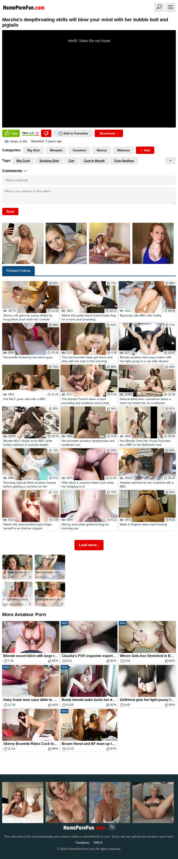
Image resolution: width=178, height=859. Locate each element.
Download (107, 133)
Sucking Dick (49, 160)
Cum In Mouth (94, 160)
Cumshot (79, 150)
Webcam (123, 150)
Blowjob (56, 150)
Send (10, 211)
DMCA (98, 842)
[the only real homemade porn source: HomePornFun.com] (84, 827)
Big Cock (23, 160)
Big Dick (33, 150)
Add (146, 150)
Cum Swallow (124, 160)
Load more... (89, 545)
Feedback (82, 842)
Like (14, 133)
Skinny (102, 150)
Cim (71, 160)
